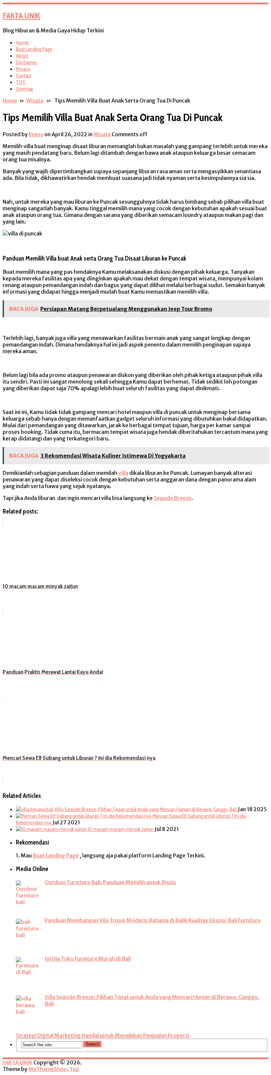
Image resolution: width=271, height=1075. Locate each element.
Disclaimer (26, 62)
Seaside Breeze (172, 498)
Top (74, 1069)
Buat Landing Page (34, 49)
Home (22, 42)
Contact (23, 75)
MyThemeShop (47, 1069)
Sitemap (24, 89)
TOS (20, 82)
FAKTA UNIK (21, 16)
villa (123, 473)
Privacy (23, 69)
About (22, 56)
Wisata (34, 100)
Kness (36, 134)
